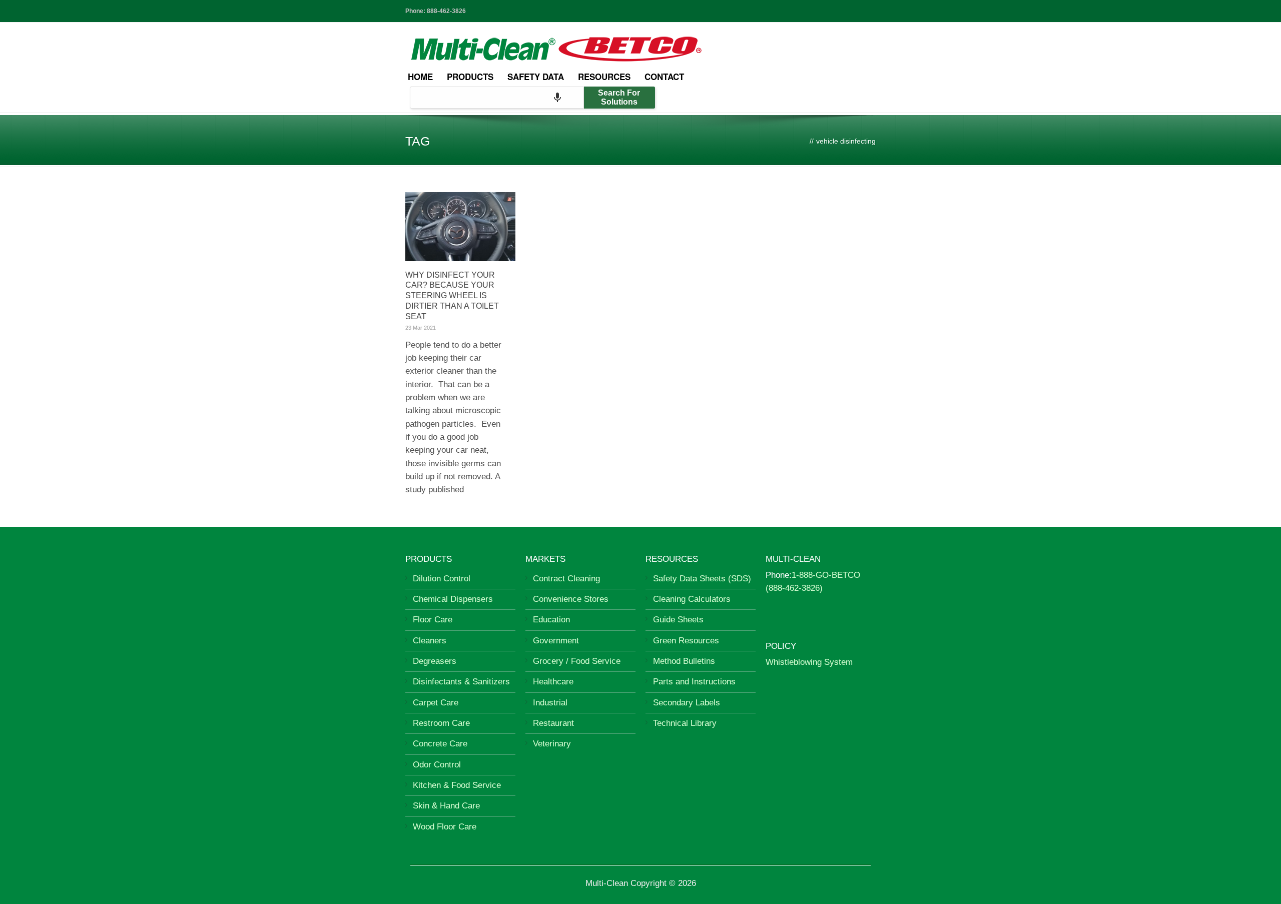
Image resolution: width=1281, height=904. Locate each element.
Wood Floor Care (444, 826)
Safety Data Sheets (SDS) (702, 578)
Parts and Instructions (694, 681)
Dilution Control (441, 578)
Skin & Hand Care (446, 805)
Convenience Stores (570, 599)
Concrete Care (440, 743)
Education (551, 619)
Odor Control (437, 764)
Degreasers (434, 661)
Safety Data (535, 77)
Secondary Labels (686, 702)
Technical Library (685, 723)
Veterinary (552, 743)
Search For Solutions (619, 97)
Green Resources (686, 640)
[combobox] (497, 98)
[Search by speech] (557, 97)
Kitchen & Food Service (457, 785)
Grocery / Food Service (576, 661)
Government (556, 640)
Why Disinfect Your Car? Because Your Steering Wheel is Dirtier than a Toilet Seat (452, 296)
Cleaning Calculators (692, 599)
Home (420, 77)
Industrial (550, 702)
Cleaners (429, 640)
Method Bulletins (684, 661)
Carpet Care (435, 702)
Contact (664, 77)
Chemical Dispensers (453, 599)
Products (470, 77)
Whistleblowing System (809, 662)
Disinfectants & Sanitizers (461, 681)
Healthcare (553, 681)
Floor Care (432, 619)
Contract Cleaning (566, 578)
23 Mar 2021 (420, 328)
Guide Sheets (678, 619)
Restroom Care (441, 723)
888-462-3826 (446, 11)
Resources (604, 77)
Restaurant (553, 723)
